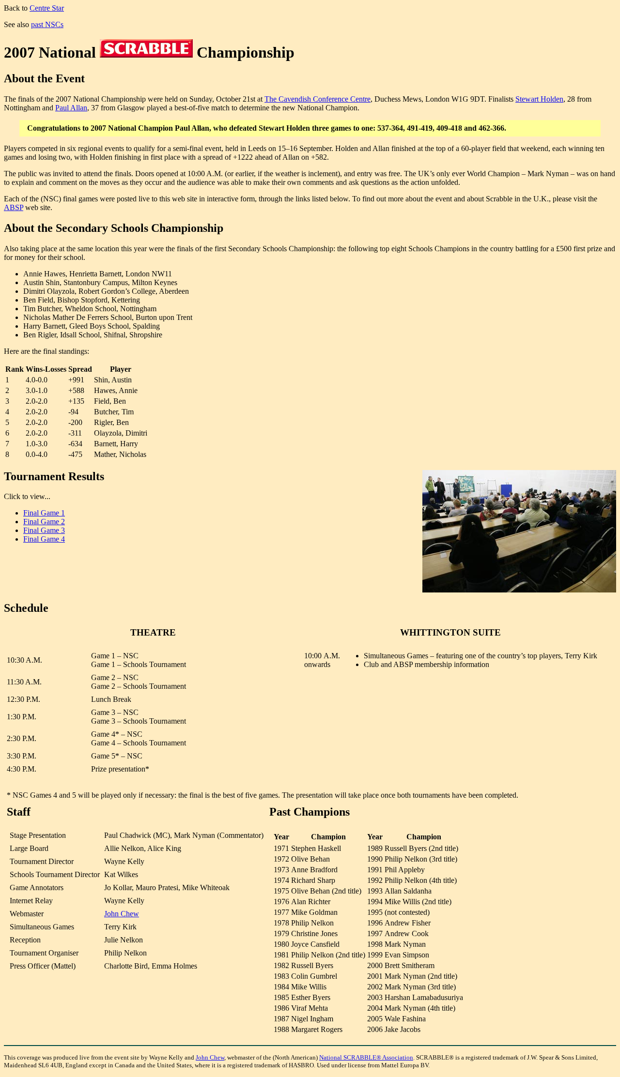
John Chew (121, 914)
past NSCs (47, 24)
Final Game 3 (44, 530)
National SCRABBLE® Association (366, 1057)
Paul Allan (71, 108)
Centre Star (47, 8)
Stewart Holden (539, 99)
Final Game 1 (44, 513)
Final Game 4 (44, 539)
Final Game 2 (44, 521)
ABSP (13, 207)
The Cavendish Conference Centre (317, 99)
